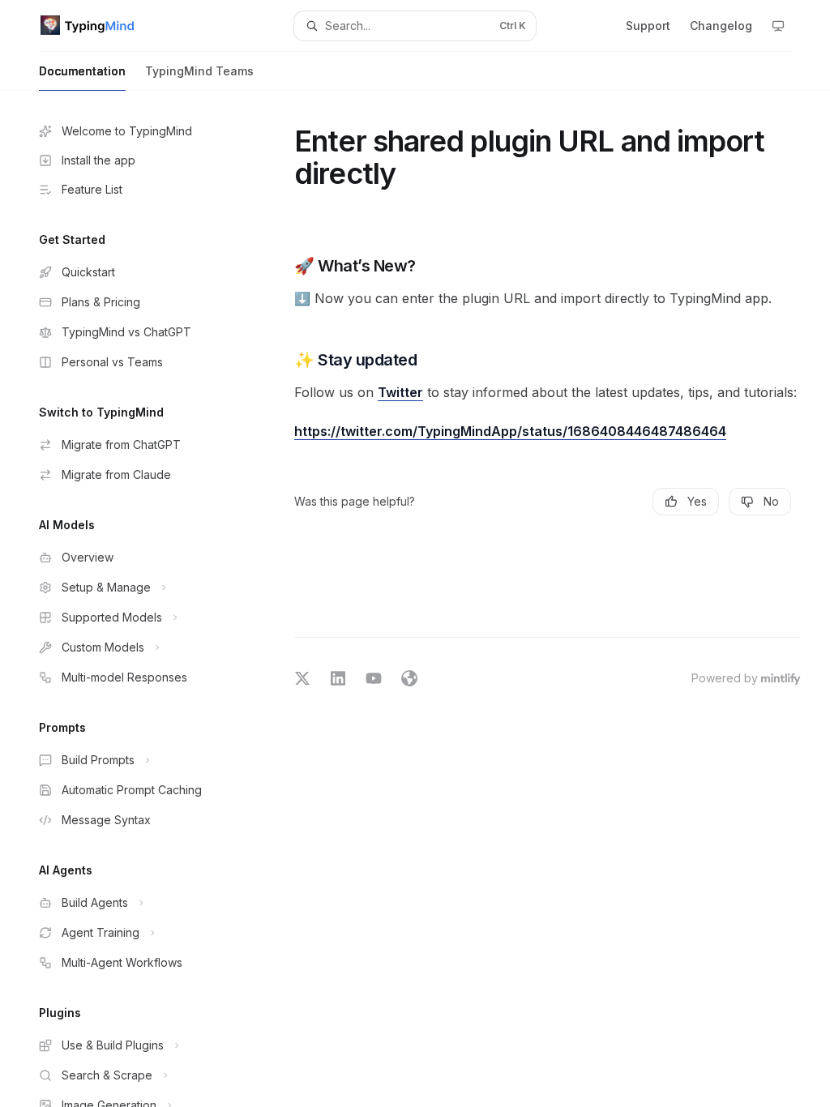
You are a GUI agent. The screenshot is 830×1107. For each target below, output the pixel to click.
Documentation (82, 71)
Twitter (400, 392)
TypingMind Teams (199, 71)
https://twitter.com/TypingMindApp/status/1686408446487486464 (510, 431)
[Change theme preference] (778, 26)
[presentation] (142, 599)
